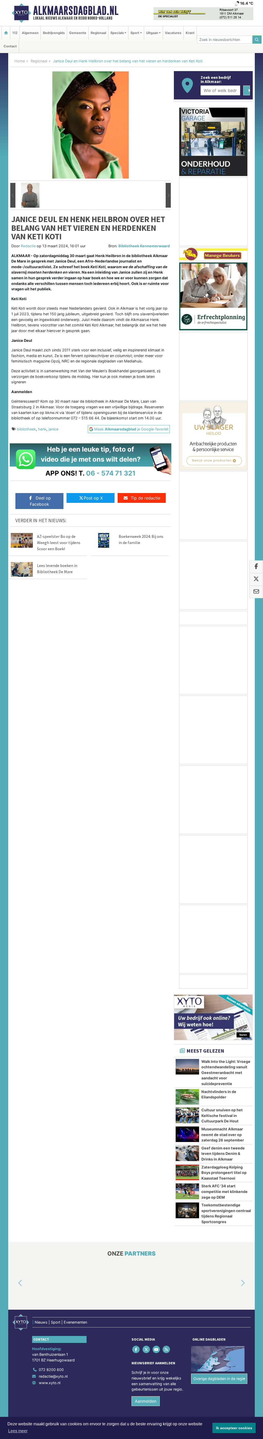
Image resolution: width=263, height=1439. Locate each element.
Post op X (93, 498)
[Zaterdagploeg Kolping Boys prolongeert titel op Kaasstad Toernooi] (187, 1172)
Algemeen (30, 33)
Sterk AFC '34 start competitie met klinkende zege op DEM (224, 1191)
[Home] (6, 32)
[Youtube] (157, 1349)
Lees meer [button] (17, 1431)
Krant (190, 33)
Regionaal (98, 33)
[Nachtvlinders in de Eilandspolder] (187, 1097)
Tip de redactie (145, 498)
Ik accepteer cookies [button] (234, 1428)
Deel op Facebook (40, 501)
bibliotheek (26, 429)
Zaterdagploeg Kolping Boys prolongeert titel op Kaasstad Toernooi (224, 1172)
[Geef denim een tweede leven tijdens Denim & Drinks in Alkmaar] (187, 1153)
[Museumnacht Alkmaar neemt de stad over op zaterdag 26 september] (187, 1134)
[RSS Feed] (167, 1349)
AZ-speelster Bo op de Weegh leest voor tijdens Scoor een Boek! (58, 542)
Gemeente (77, 33)
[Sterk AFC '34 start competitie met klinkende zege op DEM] (187, 1191)
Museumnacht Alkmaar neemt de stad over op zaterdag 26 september (222, 1134)
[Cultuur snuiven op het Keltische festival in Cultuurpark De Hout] (187, 1115)
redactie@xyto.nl (53, 1376)
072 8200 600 (51, 1370)
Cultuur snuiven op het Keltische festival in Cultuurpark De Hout (222, 1115)
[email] (256, 592)
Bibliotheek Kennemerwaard (144, 246)
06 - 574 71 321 (111, 473)
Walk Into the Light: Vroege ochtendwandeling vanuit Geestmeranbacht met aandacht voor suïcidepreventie (225, 1072)
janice (53, 429)
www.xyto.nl (49, 1383)
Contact (10, 46)
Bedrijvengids (54, 33)
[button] (12, 195)
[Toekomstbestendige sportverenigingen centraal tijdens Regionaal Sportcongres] (187, 1210)
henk (42, 429)
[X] (147, 1349)
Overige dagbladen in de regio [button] (219, 1379)
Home (19, 61)
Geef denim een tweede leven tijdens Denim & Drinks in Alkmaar (223, 1153)
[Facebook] (137, 1349)
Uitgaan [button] (152, 33)
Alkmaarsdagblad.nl (75, 10)
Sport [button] (134, 33)
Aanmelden (145, 1401)
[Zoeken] (257, 40)
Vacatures (173, 33)
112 (14, 33)
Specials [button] (117, 33)
